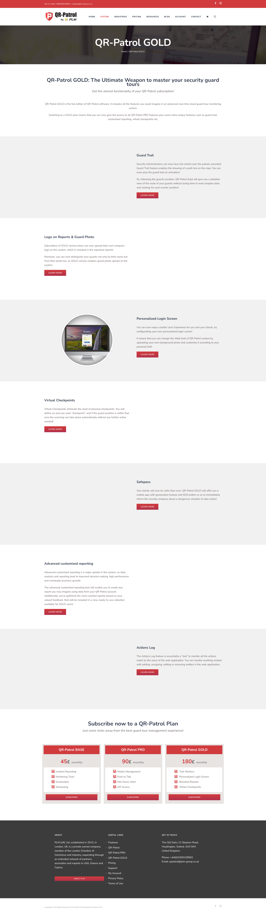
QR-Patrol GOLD (117, 857)
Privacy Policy (115, 878)
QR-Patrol (114, 847)
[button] (215, 16)
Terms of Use (115, 883)
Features (113, 842)
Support (112, 868)
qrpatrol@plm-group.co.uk (82, 4)
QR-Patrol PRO (116, 852)
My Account (114, 873)
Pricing (112, 863)
